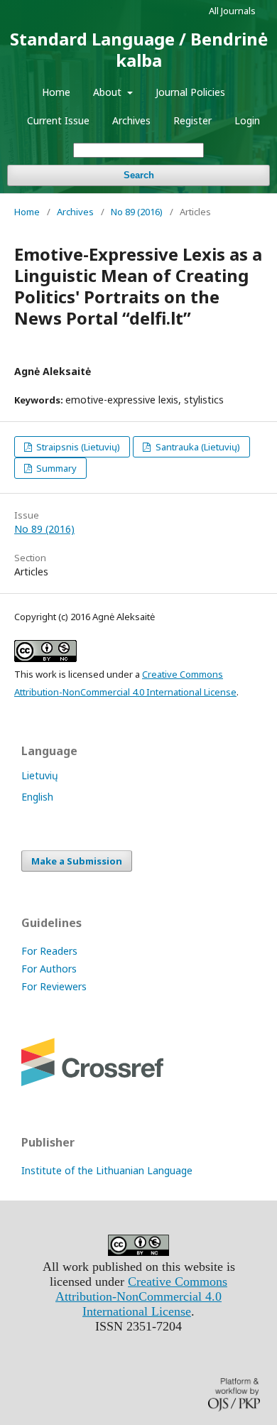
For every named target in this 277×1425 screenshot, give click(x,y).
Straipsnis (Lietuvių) (77, 446)
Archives (131, 120)
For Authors (49, 968)
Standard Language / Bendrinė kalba (139, 49)
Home (56, 92)
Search (139, 175)
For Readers (49, 951)
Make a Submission (76, 861)
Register (192, 120)
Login (247, 120)
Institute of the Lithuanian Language (106, 1170)
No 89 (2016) (137, 211)
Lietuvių (39, 775)
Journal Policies (190, 92)
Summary (55, 468)
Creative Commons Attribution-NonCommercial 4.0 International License (141, 1296)
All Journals (232, 10)
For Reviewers (54, 986)
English (37, 796)
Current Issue (58, 120)
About (108, 92)
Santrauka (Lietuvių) (196, 446)
